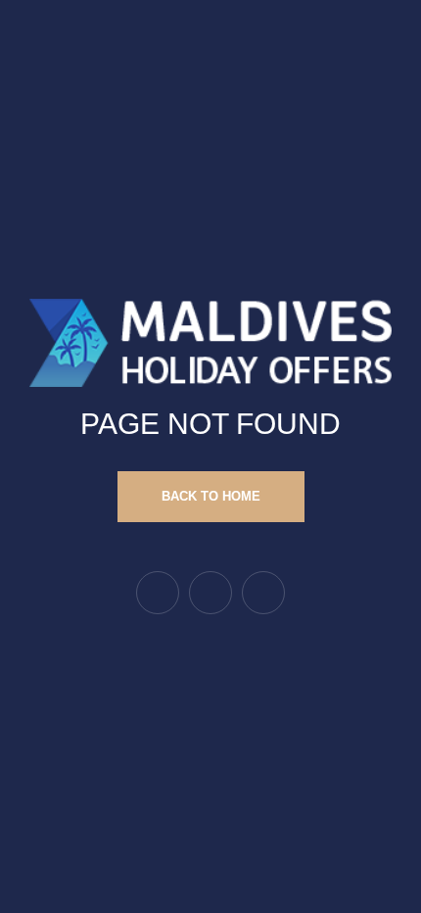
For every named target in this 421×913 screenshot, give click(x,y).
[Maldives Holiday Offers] (210, 341)
